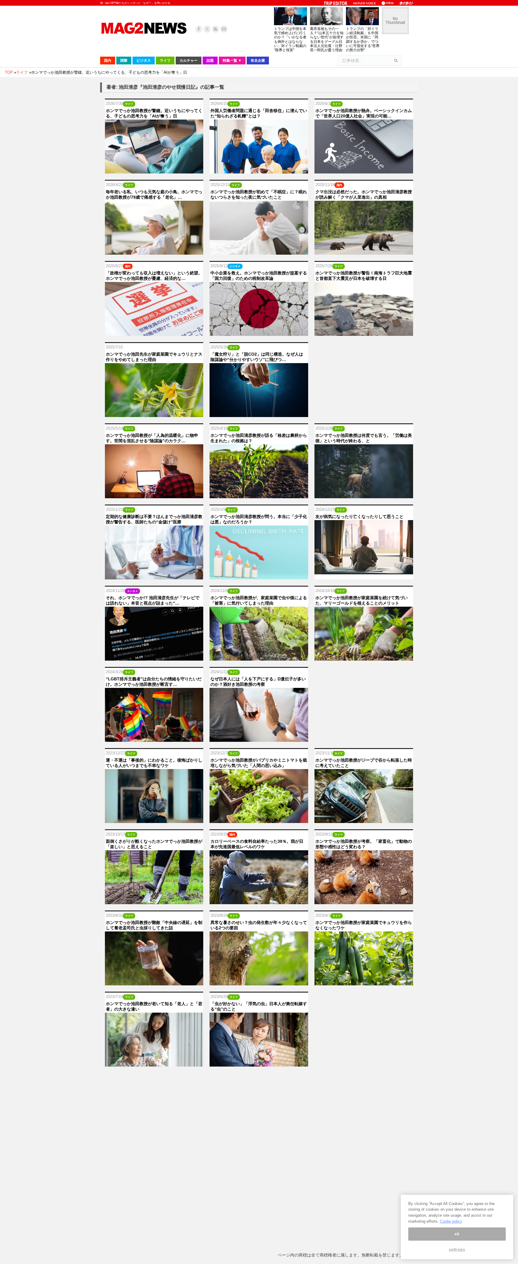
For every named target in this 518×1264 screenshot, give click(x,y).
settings (457, 1250)
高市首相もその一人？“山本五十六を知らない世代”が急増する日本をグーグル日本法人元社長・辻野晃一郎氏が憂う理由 (327, 39)
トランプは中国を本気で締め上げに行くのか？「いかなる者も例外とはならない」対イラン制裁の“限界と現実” (290, 39)
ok (456, 1234)
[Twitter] (207, 29)
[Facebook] (198, 29)
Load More (259, 1079)
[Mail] (224, 29)
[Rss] (215, 29)
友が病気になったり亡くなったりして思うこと (359, 516)
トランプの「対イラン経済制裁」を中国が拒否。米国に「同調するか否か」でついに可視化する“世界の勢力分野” (363, 39)
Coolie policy (451, 1221)
